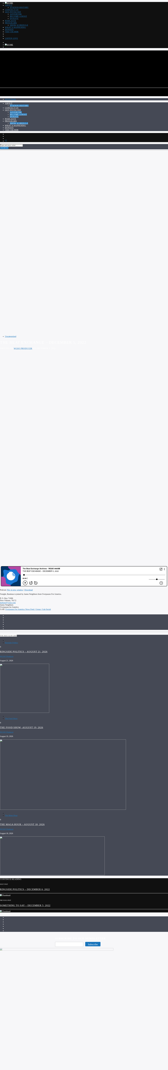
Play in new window (15, 590)
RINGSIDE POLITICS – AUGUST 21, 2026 (23, 651)
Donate (14, 18)
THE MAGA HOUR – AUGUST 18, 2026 (22, 824)
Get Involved (13, 12)
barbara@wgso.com (8, 603)
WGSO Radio (10, 99)
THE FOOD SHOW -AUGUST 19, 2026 (21, 727)
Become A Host (18, 16)
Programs (11, 23)
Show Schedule (19, 25)
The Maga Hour (11, 815)
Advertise (16, 14)
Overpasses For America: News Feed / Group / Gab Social (28, 609)
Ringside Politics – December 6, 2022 (25, 889)
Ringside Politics (11, 643)
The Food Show (11, 718)
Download (28, 590)
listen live (11, 38)
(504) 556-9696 (11, 32)
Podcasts (10, 21)
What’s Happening (15, 27)
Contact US (11, 10)
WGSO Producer (23, 348)
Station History (19, 7)
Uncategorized (10, 336)
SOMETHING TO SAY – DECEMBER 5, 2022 (25, 905)
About (8, 5)
